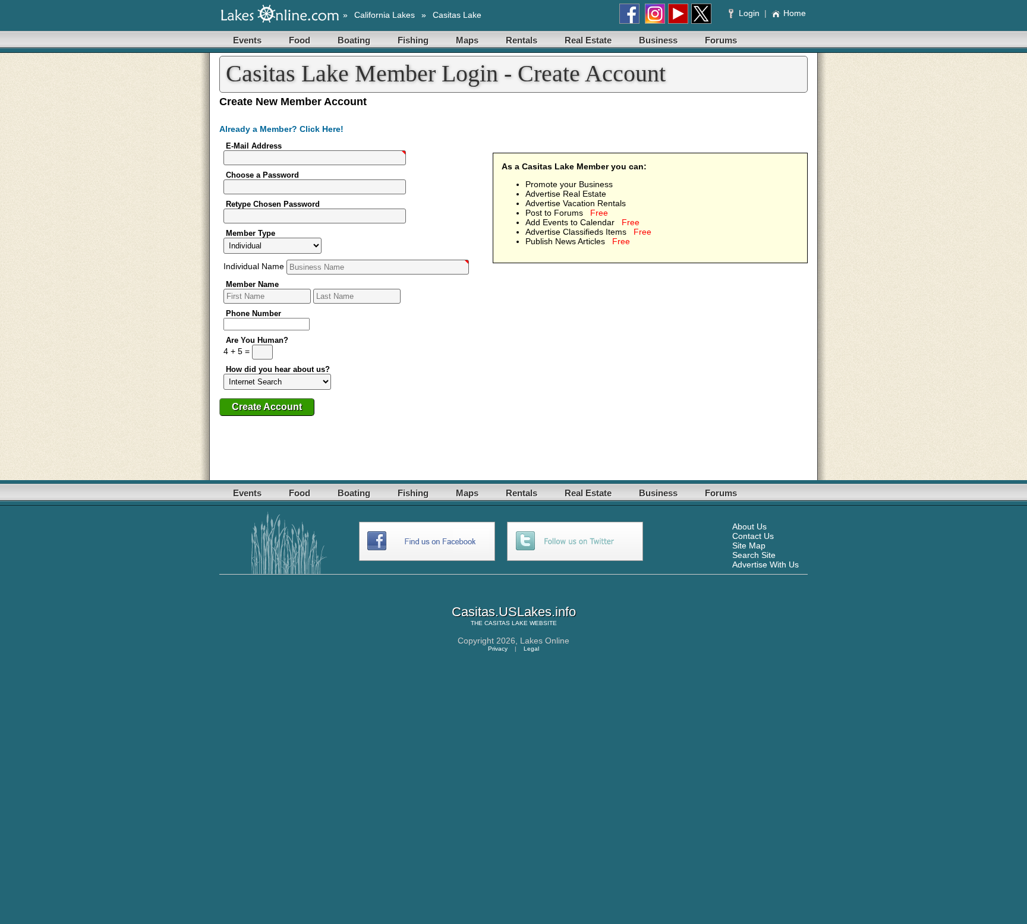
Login (749, 13)
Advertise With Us (765, 564)
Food (299, 40)
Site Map (748, 545)
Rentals (521, 40)
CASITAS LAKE (506, 623)
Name (254, 266)
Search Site (754, 555)
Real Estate (588, 40)
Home (794, 13)
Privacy (498, 648)
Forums (721, 40)
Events (247, 40)
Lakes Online (544, 640)
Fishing (413, 40)
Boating (354, 40)
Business (658, 40)
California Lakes (384, 15)
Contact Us (753, 536)
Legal (531, 648)
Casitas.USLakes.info (514, 611)
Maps (467, 40)
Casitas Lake (457, 15)
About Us (749, 526)
